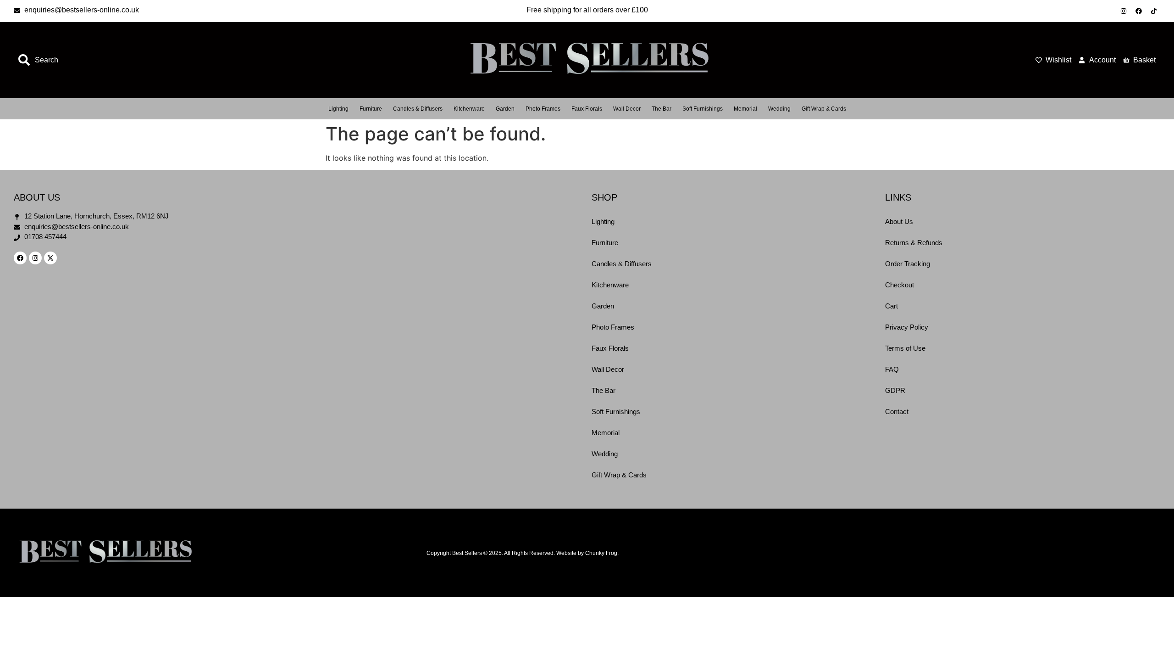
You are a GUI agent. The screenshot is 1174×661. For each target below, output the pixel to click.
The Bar (661, 109)
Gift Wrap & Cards (824, 109)
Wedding (779, 109)
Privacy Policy (906, 327)
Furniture (371, 109)
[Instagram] (1123, 11)
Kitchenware (469, 109)
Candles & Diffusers (418, 109)
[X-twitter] (50, 258)
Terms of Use (905, 348)
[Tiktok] (1153, 11)
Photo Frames (543, 109)
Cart (891, 306)
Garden (505, 109)
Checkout (899, 285)
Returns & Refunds (913, 242)
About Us (899, 221)
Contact (896, 411)
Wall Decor (627, 109)
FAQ (892, 369)
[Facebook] (1138, 11)
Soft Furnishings (702, 109)
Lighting (338, 109)
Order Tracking (907, 264)
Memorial (745, 109)
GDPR (895, 390)
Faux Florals (586, 109)
